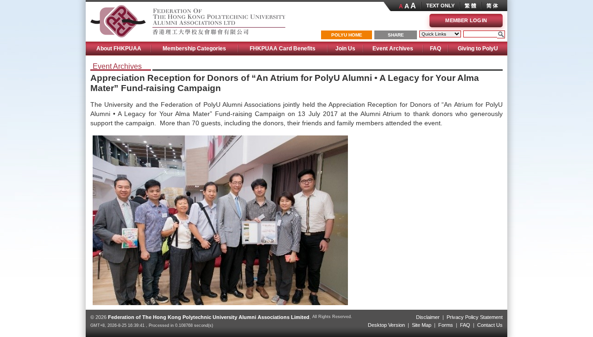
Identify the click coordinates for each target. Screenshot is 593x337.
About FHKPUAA (118, 48)
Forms (445, 325)
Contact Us (490, 325)
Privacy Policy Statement (475, 317)
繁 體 (470, 5)
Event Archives (392, 48)
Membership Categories (194, 48)
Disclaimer (428, 317)
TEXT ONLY (440, 5)
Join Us (345, 48)
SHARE (396, 34)
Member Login (466, 20)
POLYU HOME (346, 34)
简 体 (492, 5)
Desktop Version (386, 325)
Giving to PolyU (478, 48)
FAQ (435, 48)
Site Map (421, 325)
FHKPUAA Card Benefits (282, 48)
